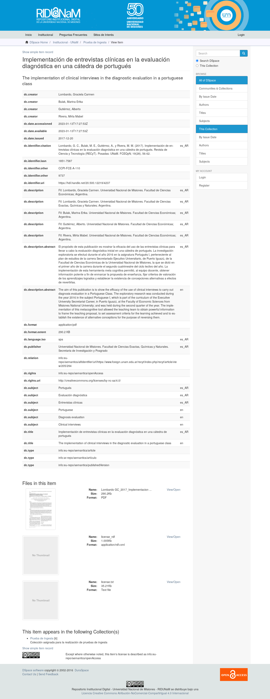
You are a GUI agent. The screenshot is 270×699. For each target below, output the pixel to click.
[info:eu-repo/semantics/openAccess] (41, 655)
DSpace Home (39, 42)
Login (202, 177)
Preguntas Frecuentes (73, 35)
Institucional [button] (45, 35)
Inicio (28, 35)
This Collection (209, 66)
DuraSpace (82, 670)
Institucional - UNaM (65, 42)
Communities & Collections (215, 88)
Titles (202, 113)
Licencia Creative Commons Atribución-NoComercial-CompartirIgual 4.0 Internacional (135, 693)
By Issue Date (207, 96)
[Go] (244, 53)
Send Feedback (48, 674)
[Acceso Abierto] (234, 674)
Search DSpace (209, 61)
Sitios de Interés (103, 35)
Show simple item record (37, 52)
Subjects (204, 121)
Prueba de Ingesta (95, 42)
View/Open (173, 489)
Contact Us (29, 674)
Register (204, 185)
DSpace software (33, 670)
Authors (204, 105)
